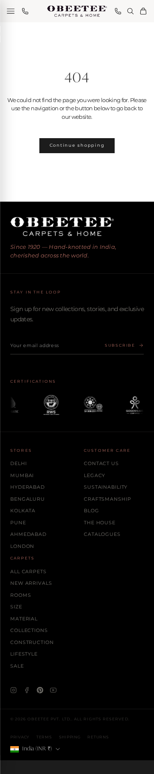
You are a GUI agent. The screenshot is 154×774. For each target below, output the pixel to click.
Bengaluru (27, 499)
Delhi (18, 463)
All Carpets (28, 571)
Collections (29, 630)
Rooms (20, 595)
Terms (44, 737)
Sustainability (105, 487)
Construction (32, 642)
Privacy (20, 737)
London (22, 546)
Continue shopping (77, 145)
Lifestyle (24, 654)
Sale (17, 666)
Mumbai (22, 475)
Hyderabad (27, 487)
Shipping (70, 737)
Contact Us (101, 463)
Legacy (94, 475)
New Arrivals (31, 583)
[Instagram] (13, 690)
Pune (18, 523)
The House (100, 523)
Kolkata (23, 511)
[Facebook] (27, 690)
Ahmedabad (28, 534)
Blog (91, 511)
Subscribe (120, 345)
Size (16, 607)
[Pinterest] (40, 690)
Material (24, 619)
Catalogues (102, 534)
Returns (98, 737)
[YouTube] (53, 690)
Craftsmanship (107, 499)
